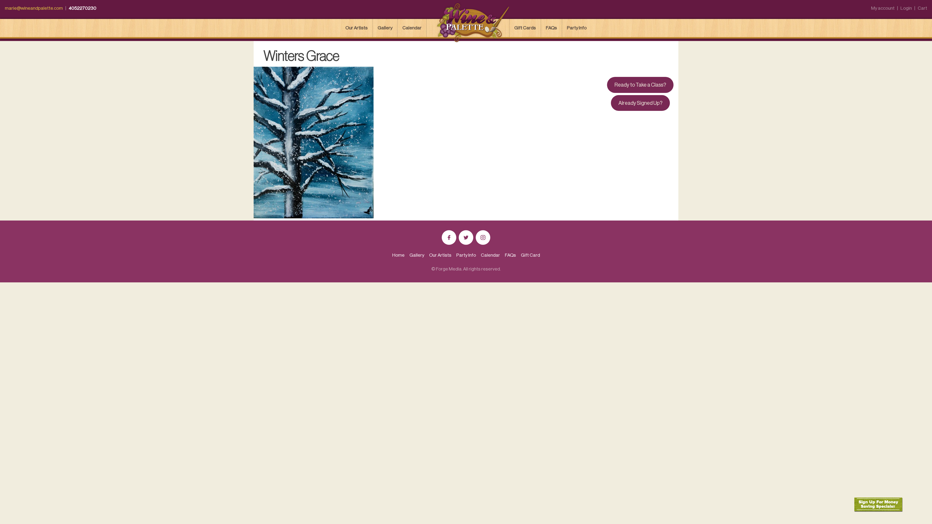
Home (398, 255)
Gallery (385, 27)
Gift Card (530, 255)
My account (883, 8)
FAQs (551, 27)
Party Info (577, 27)
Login (906, 8)
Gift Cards (525, 27)
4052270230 (82, 8)
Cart (922, 8)
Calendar (412, 27)
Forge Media (449, 269)
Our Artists (356, 27)
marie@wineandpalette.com (34, 8)
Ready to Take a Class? (640, 85)
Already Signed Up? (640, 103)
